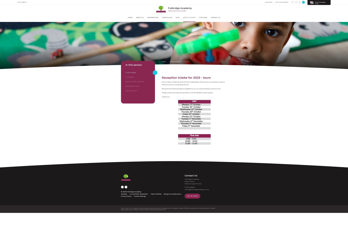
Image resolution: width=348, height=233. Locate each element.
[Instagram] (296, 2)
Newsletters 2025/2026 (135, 82)
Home (164, 61)
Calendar (130, 77)
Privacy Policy (126, 196)
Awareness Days (132, 86)
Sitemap (124, 194)
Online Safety (131, 91)
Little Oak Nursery (281, 2)
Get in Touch (192, 196)
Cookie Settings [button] (140, 196)
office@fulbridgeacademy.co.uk (197, 189)
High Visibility (22, 2)
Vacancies (268, 2)
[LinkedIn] (299, 2)
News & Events (175, 61)
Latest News (189, 61)
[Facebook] (292, 2)
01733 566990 (190, 187)
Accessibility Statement (139, 194)
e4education (176, 194)
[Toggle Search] (303, 2)
